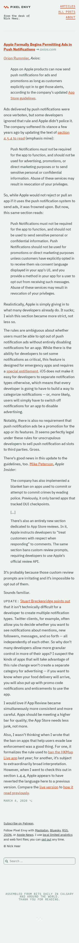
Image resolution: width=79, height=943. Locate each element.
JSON (8, 835)
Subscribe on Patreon (18, 823)
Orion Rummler (16, 58)
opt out (46, 839)
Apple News (25, 835)
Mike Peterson (41, 464)
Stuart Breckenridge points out (45, 601)
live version (49, 787)
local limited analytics (58, 835)
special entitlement (22, 371)
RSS (65, 830)
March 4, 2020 (18, 800)
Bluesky (55, 830)
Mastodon (41, 830)
